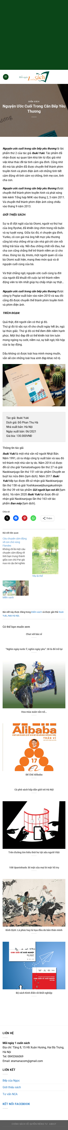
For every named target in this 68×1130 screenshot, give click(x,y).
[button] (34, 385)
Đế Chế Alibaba (34, 774)
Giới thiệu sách (12, 1087)
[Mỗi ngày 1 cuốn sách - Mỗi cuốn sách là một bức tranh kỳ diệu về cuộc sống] (34, 77)
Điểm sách (33, 101)
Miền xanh (8, 597)
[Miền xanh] (16, 588)
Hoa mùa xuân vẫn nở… (34, 711)
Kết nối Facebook (16, 1104)
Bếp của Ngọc (11, 1080)
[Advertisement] (34, 34)
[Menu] (6, 77)
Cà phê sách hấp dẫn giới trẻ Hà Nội (34, 789)
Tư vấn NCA (10, 1094)
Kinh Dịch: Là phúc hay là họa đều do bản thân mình (34, 930)
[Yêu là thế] (45, 555)
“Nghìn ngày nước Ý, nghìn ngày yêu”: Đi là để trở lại (34, 649)
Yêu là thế (37, 576)
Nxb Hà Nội (13, 615)
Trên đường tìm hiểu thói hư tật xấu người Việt (34, 852)
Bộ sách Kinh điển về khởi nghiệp (34, 992)
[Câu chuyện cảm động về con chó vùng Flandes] (17, 551)
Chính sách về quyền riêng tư (29, 1124)
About (52, 1124)
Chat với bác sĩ (34, 634)
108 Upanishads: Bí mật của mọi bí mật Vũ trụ (34, 867)
